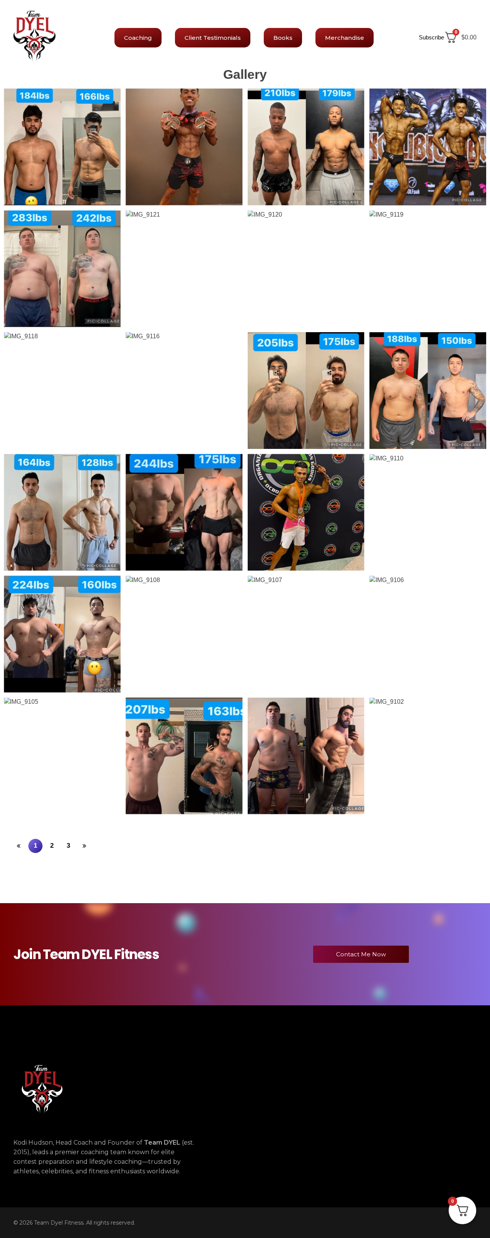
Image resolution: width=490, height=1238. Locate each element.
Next (85, 848)
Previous (19, 848)
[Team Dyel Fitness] (34, 36)
